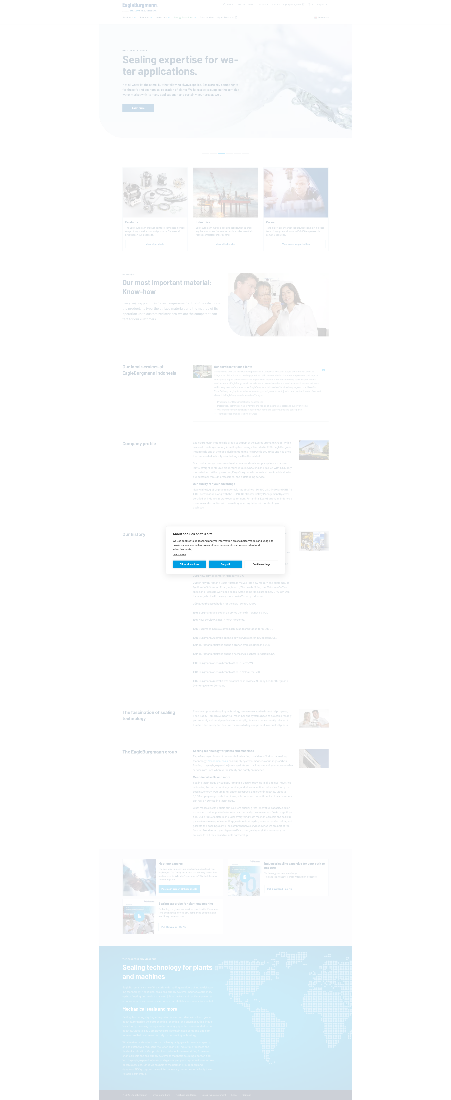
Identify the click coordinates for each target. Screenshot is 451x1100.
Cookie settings (261, 564)
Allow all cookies (189, 564)
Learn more (179, 554)
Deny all (225, 564)
